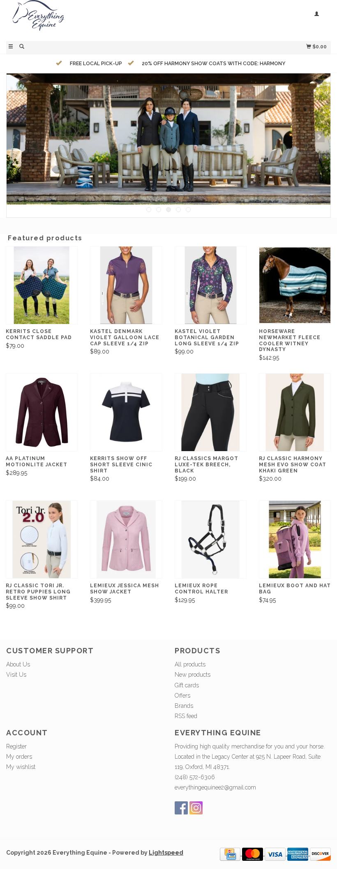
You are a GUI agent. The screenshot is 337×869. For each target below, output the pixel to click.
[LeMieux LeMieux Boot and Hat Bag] (294, 539)
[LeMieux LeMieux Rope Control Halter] (210, 539)
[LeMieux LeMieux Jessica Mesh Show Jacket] (126, 539)
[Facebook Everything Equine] (181, 807)
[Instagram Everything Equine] (196, 807)
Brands (184, 705)
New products (192, 674)
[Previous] (17, 136)
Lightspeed (166, 852)
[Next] (319, 136)
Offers (182, 695)
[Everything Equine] (87, 19)
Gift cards (187, 685)
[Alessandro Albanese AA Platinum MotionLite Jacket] (41, 412)
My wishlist (20, 767)
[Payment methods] (231, 853)
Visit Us (16, 674)
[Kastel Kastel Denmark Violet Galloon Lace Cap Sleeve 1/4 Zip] (126, 285)
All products (190, 664)
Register (16, 746)
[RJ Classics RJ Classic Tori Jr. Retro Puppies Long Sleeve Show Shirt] (41, 539)
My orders (19, 756)
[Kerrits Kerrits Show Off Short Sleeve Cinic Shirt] (126, 412)
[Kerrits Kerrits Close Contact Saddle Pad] (41, 285)
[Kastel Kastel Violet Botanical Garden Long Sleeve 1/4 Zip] (210, 285)
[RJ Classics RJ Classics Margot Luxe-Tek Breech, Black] (210, 412)
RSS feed (186, 716)
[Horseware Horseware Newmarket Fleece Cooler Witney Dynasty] (294, 285)
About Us (18, 664)
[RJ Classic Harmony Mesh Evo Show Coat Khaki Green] (294, 412)
